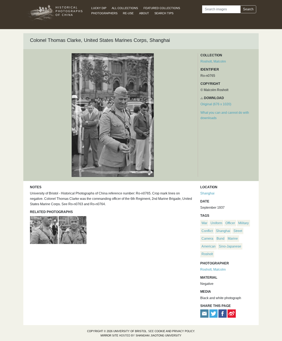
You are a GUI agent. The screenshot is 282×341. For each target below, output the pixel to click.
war (204, 223)
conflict (207, 231)
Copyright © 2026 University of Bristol (117, 331)
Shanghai (207, 193)
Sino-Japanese (230, 246)
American (208, 246)
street (237, 231)
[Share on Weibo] (231, 313)
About (144, 13)
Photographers (104, 13)
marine (233, 238)
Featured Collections (161, 8)
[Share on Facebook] (222, 313)
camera (207, 238)
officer (230, 223)
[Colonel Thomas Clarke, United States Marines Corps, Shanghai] (44, 229)
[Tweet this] (213, 313)
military (243, 223)
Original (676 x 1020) (215, 104)
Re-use (128, 13)
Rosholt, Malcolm (213, 61)
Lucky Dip (98, 8)
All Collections (125, 8)
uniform (216, 223)
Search (248, 9)
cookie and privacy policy (174, 331)
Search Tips (163, 13)
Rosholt (207, 254)
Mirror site (109, 335)
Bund (220, 238)
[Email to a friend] (204, 313)
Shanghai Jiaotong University (158, 335)
